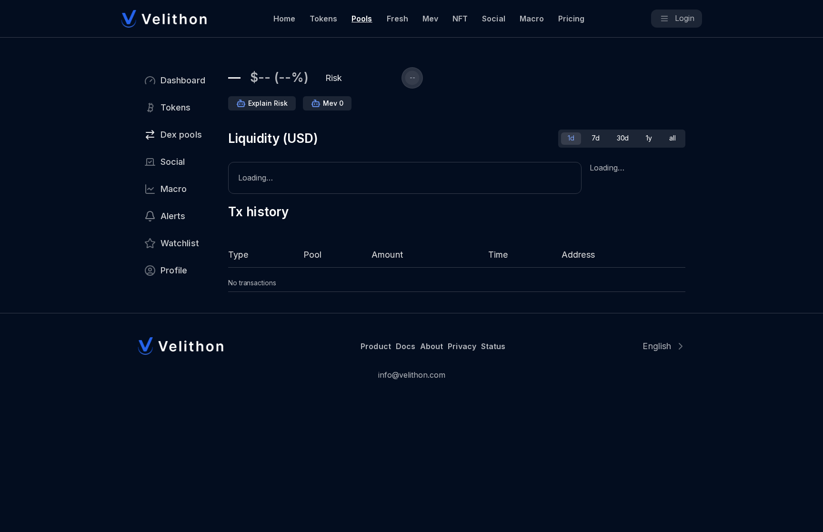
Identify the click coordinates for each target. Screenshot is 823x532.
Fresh (397, 18)
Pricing (571, 18)
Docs (405, 346)
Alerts (173, 216)
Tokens (323, 18)
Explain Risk (268, 103)
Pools (361, 18)
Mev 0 (333, 103)
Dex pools (181, 135)
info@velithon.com (411, 375)
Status (493, 346)
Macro (532, 18)
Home (284, 18)
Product (376, 346)
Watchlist (180, 243)
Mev (430, 18)
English (656, 346)
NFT (460, 18)
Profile (174, 270)
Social (493, 18)
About (431, 346)
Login (684, 18)
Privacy (462, 346)
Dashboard (183, 80)
